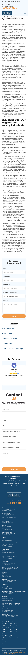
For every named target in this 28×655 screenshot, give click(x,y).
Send (14, 316)
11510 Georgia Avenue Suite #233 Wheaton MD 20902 (7, 599)
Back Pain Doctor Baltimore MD (9, 631)
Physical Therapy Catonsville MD (9, 623)
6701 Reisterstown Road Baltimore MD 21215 (8, 593)
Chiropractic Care (8, 329)
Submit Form (14, 469)
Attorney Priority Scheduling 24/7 (11, 1)
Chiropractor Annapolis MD (8, 634)
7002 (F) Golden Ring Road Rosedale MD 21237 (9, 581)
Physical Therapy (8, 334)
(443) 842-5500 (9, 8)
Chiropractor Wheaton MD (8, 627)
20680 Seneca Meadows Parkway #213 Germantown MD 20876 (12, 551)
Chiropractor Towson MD (8, 640)
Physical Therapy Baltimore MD (9, 636)
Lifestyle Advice (7, 344)
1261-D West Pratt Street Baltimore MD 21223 (8, 563)
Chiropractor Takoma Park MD (9, 644)
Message (4, 300)
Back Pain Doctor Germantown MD (10, 638)
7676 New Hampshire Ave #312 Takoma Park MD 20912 (10, 616)
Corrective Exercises (9, 339)
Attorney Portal (6, 4)
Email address (6, 276)
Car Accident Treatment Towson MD (10, 642)
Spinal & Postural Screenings (12, 349)
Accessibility (12, 653)
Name (4, 268)
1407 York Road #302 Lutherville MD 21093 (7, 610)
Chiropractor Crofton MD (8, 621)
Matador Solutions (18, 652)
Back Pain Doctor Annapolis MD (9, 629)
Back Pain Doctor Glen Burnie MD (10, 625)
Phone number (6, 284)
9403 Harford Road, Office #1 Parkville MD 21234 (9, 569)
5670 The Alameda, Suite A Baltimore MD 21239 (9, 510)
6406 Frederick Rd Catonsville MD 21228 (7, 522)
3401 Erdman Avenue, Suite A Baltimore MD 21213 (9, 539)
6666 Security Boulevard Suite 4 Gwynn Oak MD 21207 (10, 605)
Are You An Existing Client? (9, 292)
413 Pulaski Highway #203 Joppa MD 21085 (8, 534)
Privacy (6, 653)
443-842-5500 (14, 503)
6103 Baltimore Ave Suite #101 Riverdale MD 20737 (7, 575)
